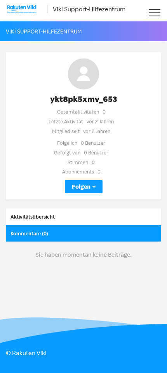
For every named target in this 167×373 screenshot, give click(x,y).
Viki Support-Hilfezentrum (89, 9)
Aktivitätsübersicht (32, 217)
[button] (154, 12)
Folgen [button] (81, 186)
